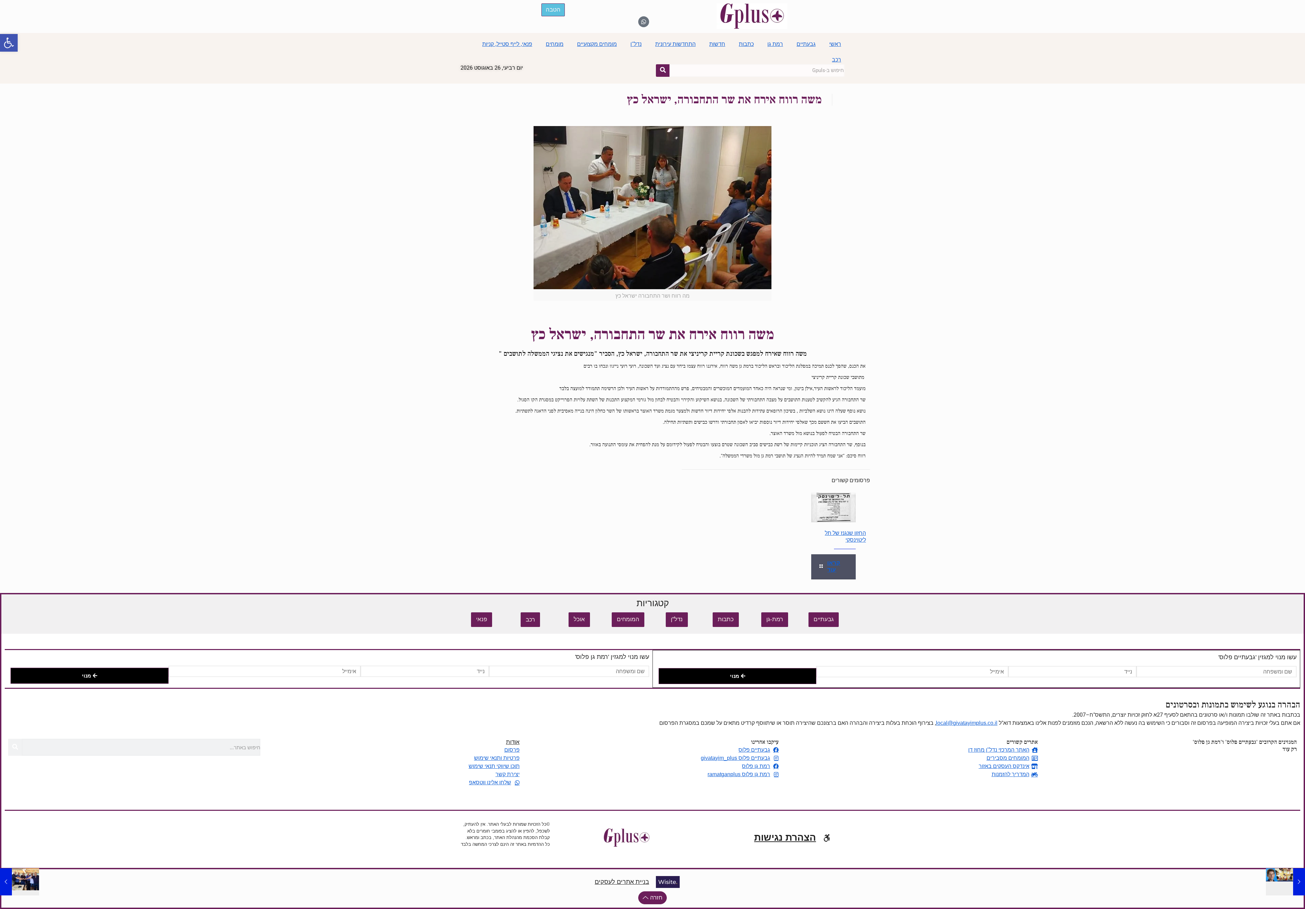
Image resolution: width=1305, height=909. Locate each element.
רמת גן (775, 44)
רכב (836, 60)
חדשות (717, 44)
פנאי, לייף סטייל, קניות (507, 44)
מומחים (554, 44)
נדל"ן (636, 44)
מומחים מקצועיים (597, 44)
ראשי (835, 44)
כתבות (746, 44)
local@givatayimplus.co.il (966, 723)
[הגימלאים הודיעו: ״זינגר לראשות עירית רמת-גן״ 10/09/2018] (19, 881)
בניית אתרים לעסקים (622, 881)
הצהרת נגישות (785, 837)
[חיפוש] (662, 70)
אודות (513, 742)
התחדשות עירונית (675, 44)
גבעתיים (806, 44)
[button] (9, 43)
